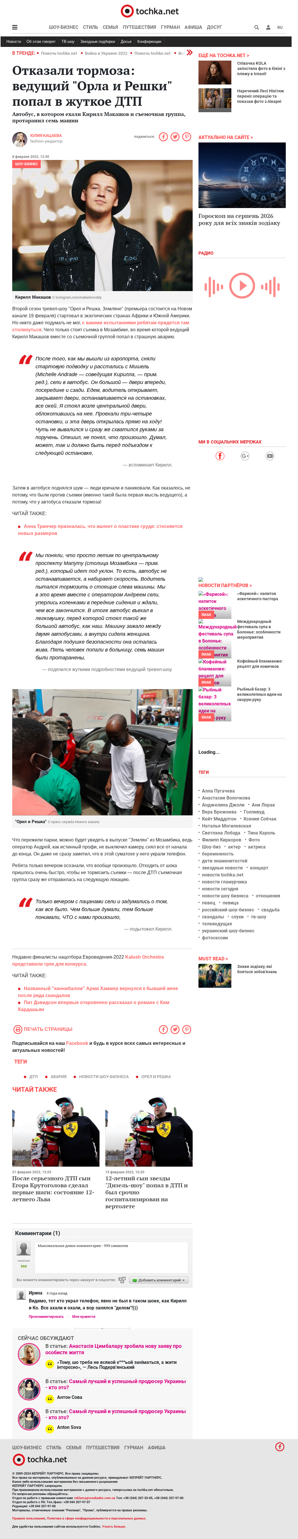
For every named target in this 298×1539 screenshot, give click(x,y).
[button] (268, 27)
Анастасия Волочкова (226, 798)
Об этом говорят (41, 41)
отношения (268, 896)
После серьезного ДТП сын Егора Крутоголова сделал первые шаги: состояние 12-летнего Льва (53, 1188)
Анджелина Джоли (223, 805)
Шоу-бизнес (63, 27)
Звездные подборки (97, 41)
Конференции (149, 41)
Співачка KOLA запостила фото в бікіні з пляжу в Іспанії (261, 68)
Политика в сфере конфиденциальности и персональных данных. (96, 1518)
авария (58, 1076)
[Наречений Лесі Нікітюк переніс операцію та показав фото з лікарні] (214, 100)
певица (231, 903)
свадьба (270, 910)
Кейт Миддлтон (219, 819)
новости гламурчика (224, 882)
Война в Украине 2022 (106, 53)
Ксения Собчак (260, 819)
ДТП (33, 1076)
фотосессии (215, 938)
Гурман (170, 27)
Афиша (193, 27)
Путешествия (139, 27)
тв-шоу (258, 917)
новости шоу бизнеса (225, 896)
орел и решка (156, 1076)
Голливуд (254, 812)
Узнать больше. (114, 1527)
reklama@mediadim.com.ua (94, 1498)
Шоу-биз (211, 847)
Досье (126, 41)
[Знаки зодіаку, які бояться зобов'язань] (214, 976)
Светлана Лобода (221, 833)
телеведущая (217, 924)
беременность (218, 854)
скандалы (213, 917)
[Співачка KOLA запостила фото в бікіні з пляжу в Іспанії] (214, 72)
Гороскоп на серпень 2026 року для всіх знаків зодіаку (239, 219)
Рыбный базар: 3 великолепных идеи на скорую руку (259, 694)
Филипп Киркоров (221, 840)
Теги (204, 772)
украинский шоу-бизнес (228, 931)
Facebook (77, 1043)
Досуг (214, 27)
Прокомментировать (46, 1317)
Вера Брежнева (219, 812)
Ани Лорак (263, 805)
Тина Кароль (261, 833)
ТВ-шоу (67, 41)
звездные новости (222, 868)
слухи (237, 917)
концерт (259, 868)
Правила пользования (28, 1518)
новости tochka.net (222, 875)
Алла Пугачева (218, 791)
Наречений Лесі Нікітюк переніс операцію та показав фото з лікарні (260, 96)
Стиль (90, 27)
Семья (110, 27)
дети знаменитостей (224, 861)
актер (234, 847)
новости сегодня (220, 889)
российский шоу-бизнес (228, 910)
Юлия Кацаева (46, 135)
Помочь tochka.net (59, 53)
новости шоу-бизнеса (104, 1076)
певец (208, 903)
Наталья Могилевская (226, 826)
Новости (13, 41)
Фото (254, 840)
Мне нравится (83, 1317)
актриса (257, 847)
